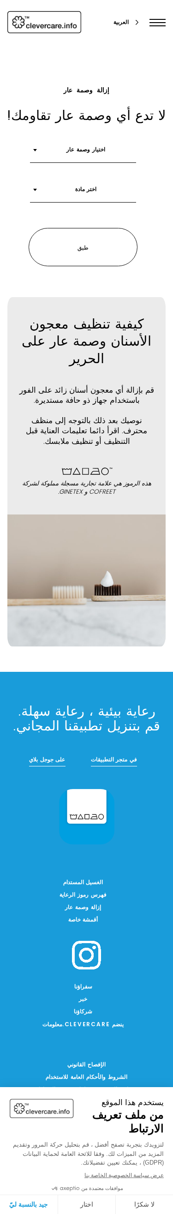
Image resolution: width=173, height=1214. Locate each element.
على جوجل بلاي (47, 760)
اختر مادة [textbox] (86, 189)
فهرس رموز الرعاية (83, 895)
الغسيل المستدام (83, 882)
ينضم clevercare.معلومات (83, 1025)
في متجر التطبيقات (114, 760)
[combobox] (83, 153)
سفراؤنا (83, 987)
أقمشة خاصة (83, 920)
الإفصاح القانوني (86, 1065)
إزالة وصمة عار (83, 907)
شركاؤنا (83, 1012)
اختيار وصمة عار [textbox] (85, 150)
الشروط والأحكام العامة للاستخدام (86, 1077)
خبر (83, 999)
